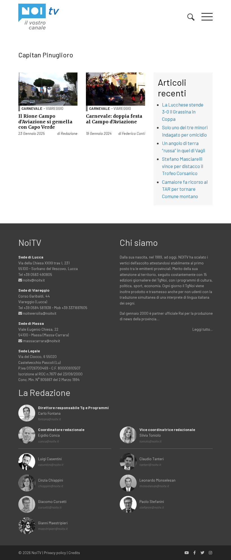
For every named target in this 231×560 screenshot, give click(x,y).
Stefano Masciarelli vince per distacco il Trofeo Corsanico (182, 166)
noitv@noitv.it (33, 280)
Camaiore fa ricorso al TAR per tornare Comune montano (185, 189)
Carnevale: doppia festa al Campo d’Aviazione (114, 118)
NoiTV (36, 552)
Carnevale (31, 108)
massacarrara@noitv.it (41, 340)
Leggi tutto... (202, 329)
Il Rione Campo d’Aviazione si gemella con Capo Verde (45, 121)
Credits (74, 552)
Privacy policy (55, 552)
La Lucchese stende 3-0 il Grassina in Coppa (182, 112)
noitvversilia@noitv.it (39, 313)
